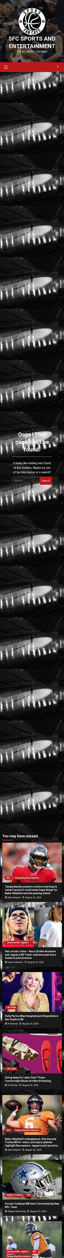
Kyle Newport (14, 897)
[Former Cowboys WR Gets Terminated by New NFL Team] (32, 1180)
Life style (11, 1007)
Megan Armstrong (17, 1211)
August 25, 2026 (33, 897)
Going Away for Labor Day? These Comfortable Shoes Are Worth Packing (28, 1079)
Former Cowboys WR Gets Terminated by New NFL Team (32, 1205)
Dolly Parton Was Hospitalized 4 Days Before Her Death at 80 (31, 1017)
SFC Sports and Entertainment (32, 42)
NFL (9, 877)
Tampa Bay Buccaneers (27, 877)
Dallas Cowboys (15, 1195)
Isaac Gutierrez (15, 962)
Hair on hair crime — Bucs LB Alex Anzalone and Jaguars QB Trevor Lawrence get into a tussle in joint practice (30, 955)
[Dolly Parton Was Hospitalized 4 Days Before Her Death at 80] (32, 992)
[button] (5, 66)
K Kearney (13, 1023)
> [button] (58, 66)
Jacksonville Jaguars (18, 942)
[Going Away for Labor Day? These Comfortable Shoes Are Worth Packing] (32, 1053)
